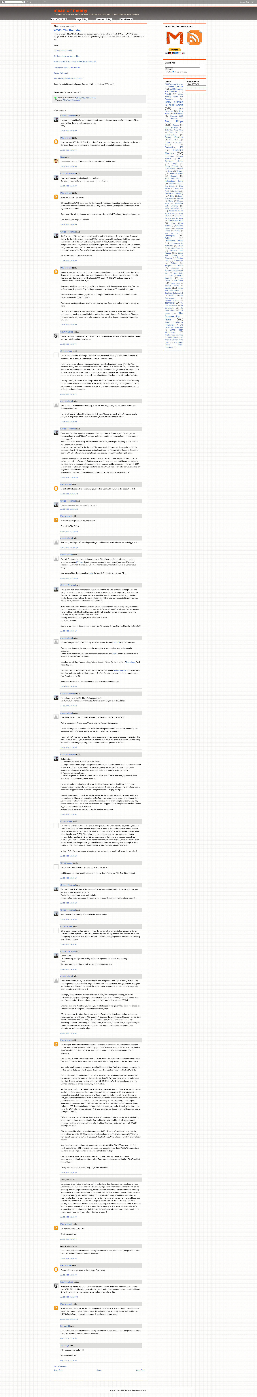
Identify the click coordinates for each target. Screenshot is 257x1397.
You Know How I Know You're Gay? (174, 339)
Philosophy (170, 236)
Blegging (174, 118)
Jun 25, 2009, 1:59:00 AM (68, 1172)
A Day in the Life (175, 86)
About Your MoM (59, 19)
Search (171, 275)
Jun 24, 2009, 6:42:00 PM (68, 325)
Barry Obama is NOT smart (174, 103)
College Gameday (174, 137)
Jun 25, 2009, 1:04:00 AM (68, 686)
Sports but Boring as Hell (174, 293)
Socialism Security (172, 285)
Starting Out (172, 295)
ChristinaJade (66, 351)
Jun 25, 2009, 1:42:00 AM (68, 944)
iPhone (171, 183)
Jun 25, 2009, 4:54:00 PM (68, 1239)
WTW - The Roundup (68, 30)
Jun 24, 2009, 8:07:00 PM (68, 394)
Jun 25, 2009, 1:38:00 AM (68, 878)
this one (117, 642)
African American (120, 670)
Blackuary (178, 113)
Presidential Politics (174, 241)
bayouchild (65, 1326)
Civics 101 (173, 132)
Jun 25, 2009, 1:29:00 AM (68, 814)
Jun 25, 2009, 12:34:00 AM (69, 548)
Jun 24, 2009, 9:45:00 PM (68, 422)
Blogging (176, 125)
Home (99, 1370)
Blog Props (174, 121)
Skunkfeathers (66, 332)
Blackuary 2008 (176, 116)
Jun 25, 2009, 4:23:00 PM (68, 1217)
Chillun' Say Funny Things (174, 130)
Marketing (180, 198)
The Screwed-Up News (174, 316)
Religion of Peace (174, 265)
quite (91, 573)
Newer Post (58, 1370)
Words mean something (174, 335)
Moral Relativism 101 (174, 208)
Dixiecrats (168, 145)
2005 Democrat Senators (174, 84)
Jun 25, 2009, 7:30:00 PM (68, 1258)
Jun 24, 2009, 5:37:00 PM (68, 131)
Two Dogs (64, 1345)
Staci (62, 157)
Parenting (177, 231)
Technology (170, 303)
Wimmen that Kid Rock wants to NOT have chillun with (75, 62)
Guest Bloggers (170, 168)
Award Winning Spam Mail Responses (174, 96)
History (170, 171)
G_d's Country (170, 156)
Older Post (140, 1370)
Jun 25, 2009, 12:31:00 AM (69, 531)
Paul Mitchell (65, 138)
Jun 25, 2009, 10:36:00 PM (69, 1319)
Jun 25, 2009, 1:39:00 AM (68, 919)
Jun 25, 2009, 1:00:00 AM (68, 631)
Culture (167, 142)
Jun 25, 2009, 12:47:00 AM (69, 578)
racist (115, 654)
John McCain (169, 186)
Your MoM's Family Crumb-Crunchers (174, 344)
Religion (174, 263)
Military (170, 201)
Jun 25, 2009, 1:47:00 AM (68, 969)
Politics (168, 238)
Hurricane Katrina (176, 174)
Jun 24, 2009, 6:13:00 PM (68, 186)
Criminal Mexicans (175, 140)
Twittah (167, 322)
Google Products (171, 166)
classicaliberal (66, 401)
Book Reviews (171, 127)
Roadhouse (175, 268)
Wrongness (172, 337)
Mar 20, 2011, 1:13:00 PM (68, 1338)
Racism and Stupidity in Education (174, 255)
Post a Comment (60, 1366)
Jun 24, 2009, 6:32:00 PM (68, 261)
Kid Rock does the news (63, 51)
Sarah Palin (178, 273)
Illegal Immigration (172, 178)
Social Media (126, 19)
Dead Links (177, 142)
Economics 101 (174, 147)
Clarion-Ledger (170, 135)
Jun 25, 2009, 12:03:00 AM (69, 494)
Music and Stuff (176, 221)
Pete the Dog (171, 233)
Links (172, 196)
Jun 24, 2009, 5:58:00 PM (68, 166)
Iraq (178, 183)
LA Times (80, 562)
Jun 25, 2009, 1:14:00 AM (68, 747)
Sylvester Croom (171, 300)
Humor (180, 171)
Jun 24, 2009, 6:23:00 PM (68, 225)
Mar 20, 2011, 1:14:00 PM (68, 1360)
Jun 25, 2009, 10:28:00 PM (69, 1297)
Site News (178, 280)
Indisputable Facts (174, 181)
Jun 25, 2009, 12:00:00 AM (69, 477)
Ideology (173, 176)
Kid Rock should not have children (67, 56)
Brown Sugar (130, 662)
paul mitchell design (140, 1390)
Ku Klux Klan (176, 191)
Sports (168, 288)
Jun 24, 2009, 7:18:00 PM (68, 344)
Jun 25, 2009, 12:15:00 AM (69, 509)
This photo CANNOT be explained (67, 67)
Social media (175, 283)
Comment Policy (104, 19)
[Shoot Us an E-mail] (174, 47)
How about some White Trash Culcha (68, 78)
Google (174, 164)
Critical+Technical (68, 116)
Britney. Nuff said (60, 73)
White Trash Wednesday (72, 100)
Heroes (180, 168)
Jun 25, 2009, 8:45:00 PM (68, 1275)
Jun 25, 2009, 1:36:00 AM (68, 856)
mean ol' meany (70, 10)
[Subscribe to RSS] (194, 47)
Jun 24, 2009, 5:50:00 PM (68, 150)
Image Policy (81, 19)
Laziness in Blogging (174, 193)
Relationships (178, 261)
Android (168, 94)
